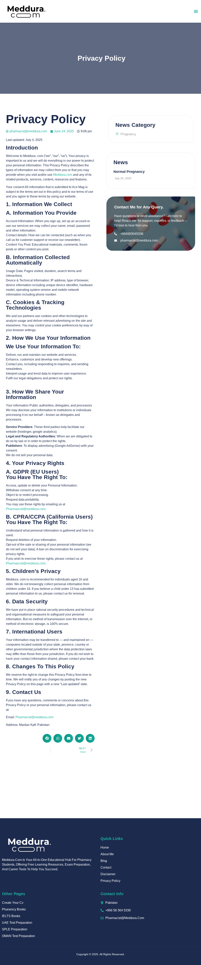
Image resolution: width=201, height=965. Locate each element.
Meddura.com (62, 174)
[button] (196, 11)
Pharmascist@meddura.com (25, 509)
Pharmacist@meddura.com (34, 717)
